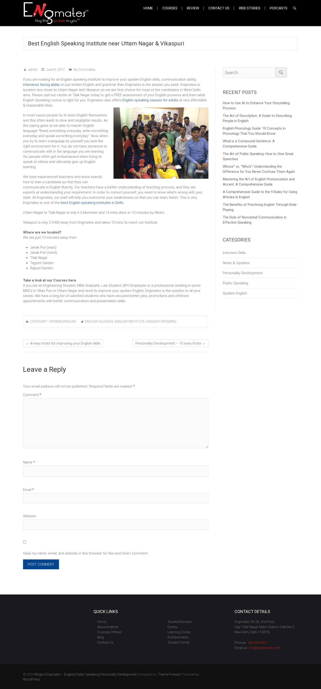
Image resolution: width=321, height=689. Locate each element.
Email (28, 490)
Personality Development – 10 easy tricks (170, 343)
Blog (100, 637)
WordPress (31, 679)
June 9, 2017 (55, 69)
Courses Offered (109, 632)
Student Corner (179, 642)
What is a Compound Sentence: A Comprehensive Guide (249, 143)
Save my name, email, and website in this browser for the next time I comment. (85, 553)
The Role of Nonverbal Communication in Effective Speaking (254, 220)
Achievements (178, 637)
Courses (169, 8)
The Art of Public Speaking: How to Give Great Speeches (258, 156)
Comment (32, 395)
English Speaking (161, 321)
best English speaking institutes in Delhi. (93, 203)
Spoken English (62, 321)
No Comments (84, 69)
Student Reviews (180, 622)
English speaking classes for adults (150, 100)
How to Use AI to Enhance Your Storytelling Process (256, 105)
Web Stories (249, 8)
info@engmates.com (264, 648)
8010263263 (257, 643)
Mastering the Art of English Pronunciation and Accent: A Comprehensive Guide (259, 181)
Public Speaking (235, 283)
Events (172, 627)
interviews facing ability (41, 85)
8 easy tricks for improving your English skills (63, 343)
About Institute (107, 627)
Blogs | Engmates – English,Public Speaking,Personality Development (86, 674)
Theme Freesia (169, 674)
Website (29, 516)
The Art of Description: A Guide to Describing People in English (257, 118)
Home (148, 8)
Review (193, 8)
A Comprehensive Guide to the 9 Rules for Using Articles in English (260, 194)
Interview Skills (234, 253)
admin (32, 69)
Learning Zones (179, 632)
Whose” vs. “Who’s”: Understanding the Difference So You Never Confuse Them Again (259, 169)
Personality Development (242, 273)
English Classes (99, 321)
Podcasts (278, 8)
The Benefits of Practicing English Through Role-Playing (260, 207)
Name (29, 462)
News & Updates (236, 263)
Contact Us (218, 8)
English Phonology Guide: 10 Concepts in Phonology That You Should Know (254, 131)
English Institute (130, 321)
